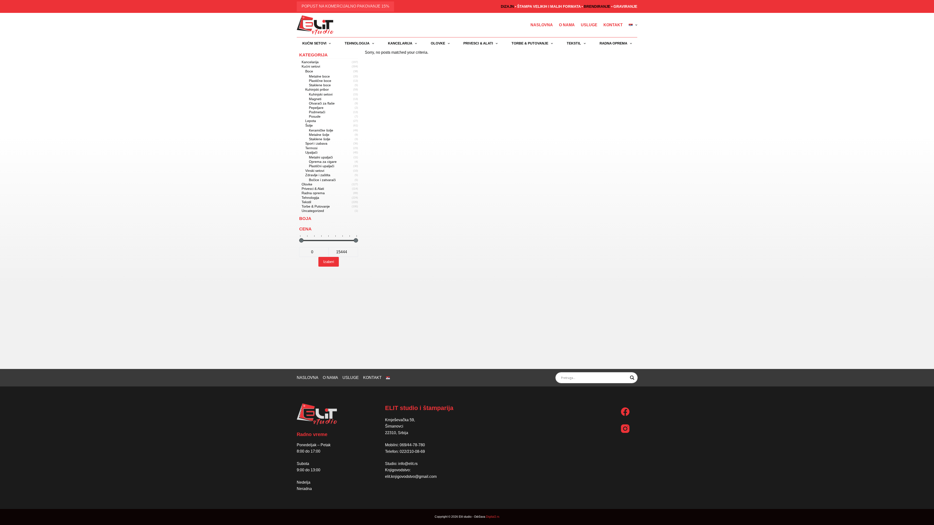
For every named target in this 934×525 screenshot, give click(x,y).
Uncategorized (313, 211)
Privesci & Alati (478, 43)
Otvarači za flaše (322, 103)
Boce (309, 71)
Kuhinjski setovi (320, 94)
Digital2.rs (492, 516)
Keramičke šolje (321, 130)
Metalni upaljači (321, 157)
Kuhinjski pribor (317, 89)
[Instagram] (625, 428)
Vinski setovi (314, 171)
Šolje (309, 125)
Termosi (311, 148)
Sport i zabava (316, 143)
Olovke (438, 43)
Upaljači (311, 152)
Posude (315, 116)
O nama (567, 25)
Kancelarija (400, 43)
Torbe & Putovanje (530, 43)
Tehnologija (357, 43)
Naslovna (541, 25)
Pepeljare (316, 108)
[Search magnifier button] (632, 377)
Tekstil (574, 43)
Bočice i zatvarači (322, 180)
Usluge (589, 25)
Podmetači (317, 112)
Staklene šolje (319, 139)
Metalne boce (319, 76)
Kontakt (613, 25)
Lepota (310, 121)
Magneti (315, 99)
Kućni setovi (314, 43)
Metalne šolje (319, 135)
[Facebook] (625, 411)
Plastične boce (320, 81)
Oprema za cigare (323, 162)
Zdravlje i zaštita (317, 175)
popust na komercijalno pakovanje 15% (345, 6)
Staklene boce (320, 85)
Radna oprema (613, 43)
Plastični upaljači (321, 166)
